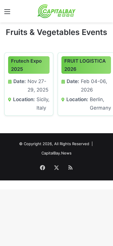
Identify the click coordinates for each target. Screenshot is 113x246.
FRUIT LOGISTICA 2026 (85, 65)
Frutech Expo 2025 (26, 65)
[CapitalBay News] (56, 11)
